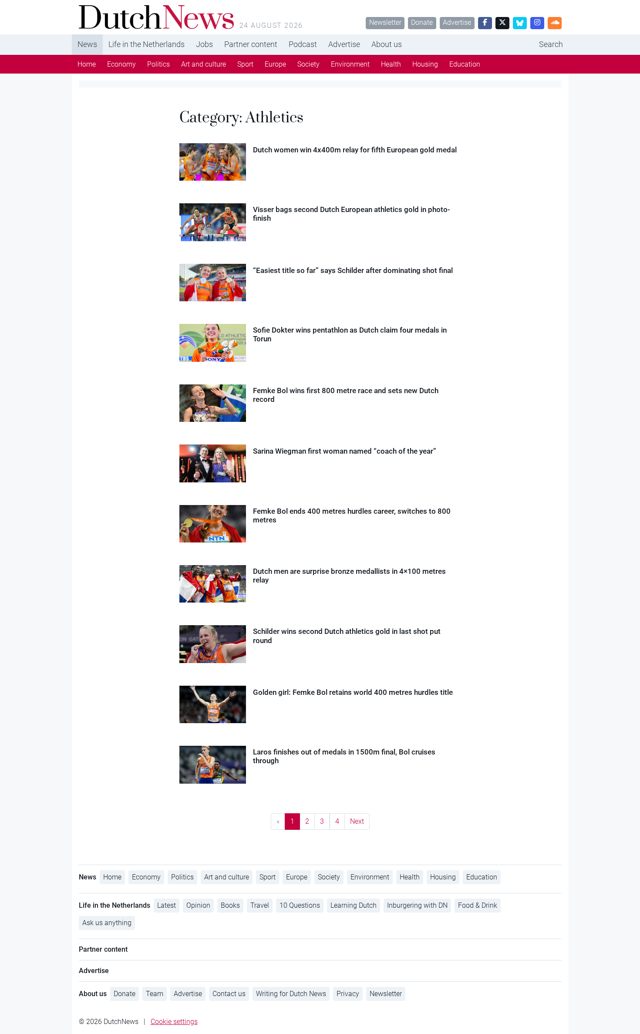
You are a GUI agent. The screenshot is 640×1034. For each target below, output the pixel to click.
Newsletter (385, 22)
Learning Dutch (353, 905)
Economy (121, 64)
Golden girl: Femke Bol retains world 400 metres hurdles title (353, 692)
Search (551, 44)
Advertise (457, 22)
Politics (158, 64)
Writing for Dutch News (291, 994)
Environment (350, 64)
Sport (245, 64)
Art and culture (203, 64)
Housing (425, 64)
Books (230, 905)
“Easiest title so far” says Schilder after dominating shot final (353, 270)
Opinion (198, 905)
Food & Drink (477, 905)
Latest (166, 905)
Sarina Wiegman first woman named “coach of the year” (344, 451)
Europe (275, 64)
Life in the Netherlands (146, 44)
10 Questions (300, 905)
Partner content (250, 44)
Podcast (303, 44)
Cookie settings (174, 1021)
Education (464, 64)
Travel (259, 905)
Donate (422, 22)
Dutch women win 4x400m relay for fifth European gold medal (355, 149)
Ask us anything (106, 923)
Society (308, 64)
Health (391, 64)
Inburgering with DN (417, 905)
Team (154, 994)
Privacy (348, 994)
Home (86, 64)
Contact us (229, 994)
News (87, 44)
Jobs (204, 44)
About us (386, 44)
